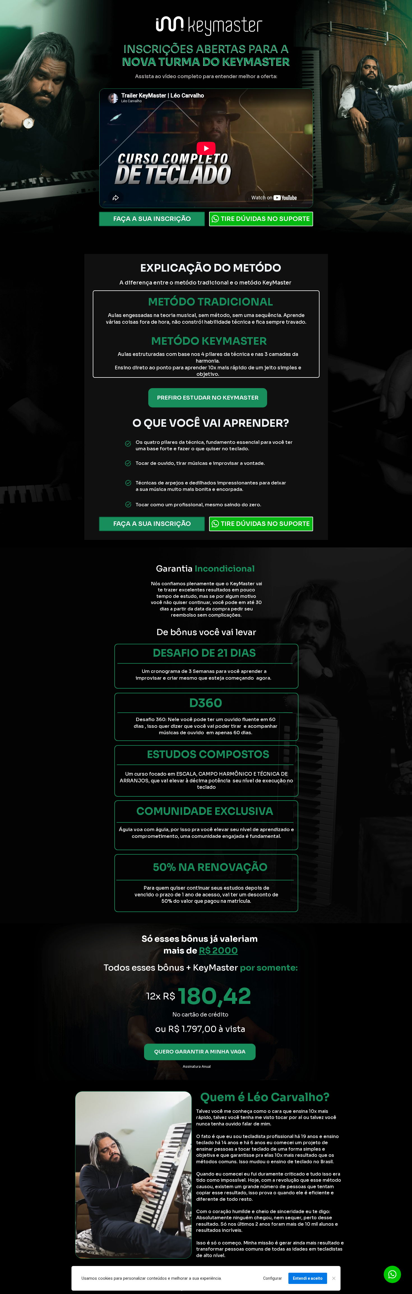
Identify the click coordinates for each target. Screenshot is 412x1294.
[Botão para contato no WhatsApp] (392, 1274)
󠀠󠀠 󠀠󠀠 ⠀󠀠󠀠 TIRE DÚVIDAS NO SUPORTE (261, 218)
